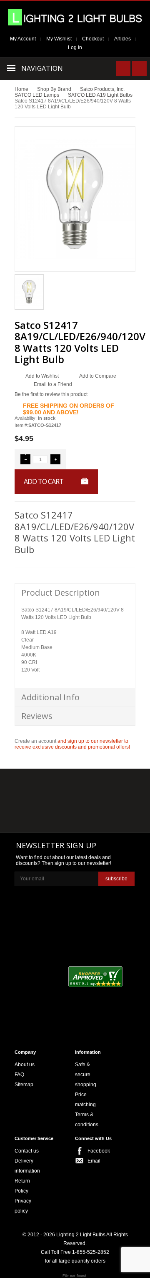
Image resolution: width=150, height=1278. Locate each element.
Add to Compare (97, 376)
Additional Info (50, 697)
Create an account (35, 741)
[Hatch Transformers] (33, 785)
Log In (75, 47)
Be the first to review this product (51, 394)
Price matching (85, 1100)
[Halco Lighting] (74, 785)
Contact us (27, 1151)
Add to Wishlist (42, 376)
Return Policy (22, 1186)
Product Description (60, 592)
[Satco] (114, 802)
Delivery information (27, 1166)
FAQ (19, 1075)
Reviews (36, 716)
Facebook (96, 1151)
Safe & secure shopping (85, 1075)
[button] (25, 459)
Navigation (42, 68)
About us (25, 1065)
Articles (122, 39)
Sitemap (24, 1085)
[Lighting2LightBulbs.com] (75, 17)
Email (94, 1161)
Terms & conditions (86, 1120)
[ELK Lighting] (111, 785)
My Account (23, 39)
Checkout (93, 39)
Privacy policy (23, 1206)
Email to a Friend (53, 384)
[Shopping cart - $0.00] (139, 68)
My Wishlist (59, 39)
